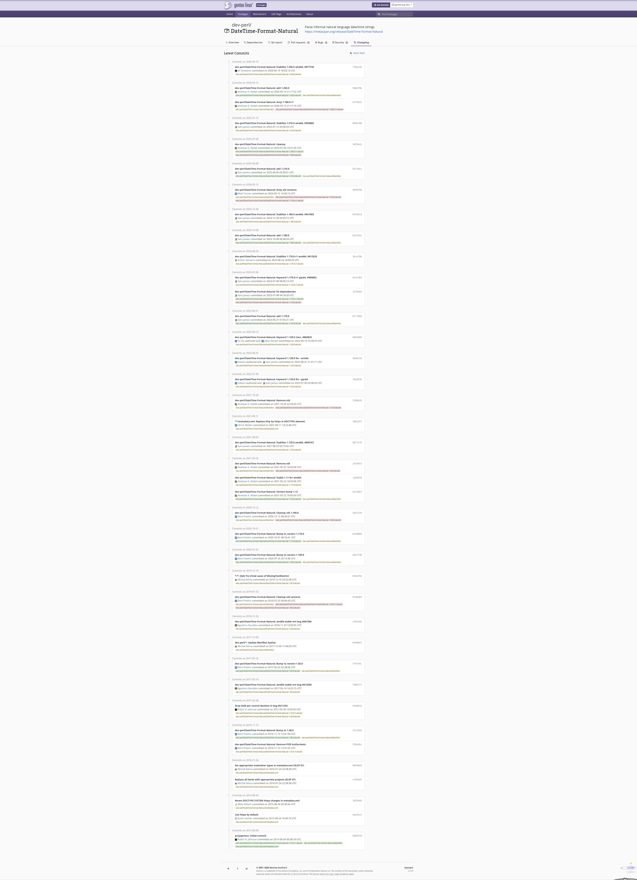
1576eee (357, 291)
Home (229, 14)
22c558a (357, 730)
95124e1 (357, 168)
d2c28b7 (357, 491)
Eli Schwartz (244, 70)
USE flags (276, 14)
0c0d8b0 (357, 534)
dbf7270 (357, 442)
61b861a (357, 705)
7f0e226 (357, 67)
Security (340, 42)
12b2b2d (357, 477)
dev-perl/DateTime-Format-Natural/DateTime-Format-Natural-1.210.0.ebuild (268, 130)
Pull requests (299, 42)
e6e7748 (357, 555)
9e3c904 (357, 277)
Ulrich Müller (245, 425)
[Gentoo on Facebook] (237, 868)
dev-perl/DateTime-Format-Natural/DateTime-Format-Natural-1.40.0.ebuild (268, 608)
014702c (357, 235)
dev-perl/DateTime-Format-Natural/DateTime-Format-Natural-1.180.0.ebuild (268, 155)
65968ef (357, 642)
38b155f (357, 421)
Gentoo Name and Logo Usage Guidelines (331, 874)
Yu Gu (241, 340)
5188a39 (357, 400)
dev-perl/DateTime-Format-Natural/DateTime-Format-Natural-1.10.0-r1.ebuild (309, 604)
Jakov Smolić (271, 340)
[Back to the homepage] (238, 5)
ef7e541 (357, 102)
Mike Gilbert (244, 804)
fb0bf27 (357, 684)
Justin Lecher (245, 818)
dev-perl (241, 25)
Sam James (244, 126)
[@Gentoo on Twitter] (228, 868)
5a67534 (357, 512)
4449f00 (357, 190)
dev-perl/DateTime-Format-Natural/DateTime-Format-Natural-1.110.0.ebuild (308, 408)
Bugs (322, 42)
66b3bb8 (357, 337)
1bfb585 (357, 800)
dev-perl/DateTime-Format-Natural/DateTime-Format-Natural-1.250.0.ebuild (268, 74)
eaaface (357, 814)
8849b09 (357, 765)
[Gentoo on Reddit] (246, 868)
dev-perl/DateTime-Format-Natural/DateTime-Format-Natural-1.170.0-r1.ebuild (269, 200)
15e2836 (357, 379)
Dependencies (254, 42)
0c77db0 (357, 316)
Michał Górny (245, 579)
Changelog (362, 42)
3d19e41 (357, 144)
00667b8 (357, 123)
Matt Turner (244, 193)
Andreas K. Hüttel (247, 91)
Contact (408, 867)
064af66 (357, 576)
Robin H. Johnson (247, 709)
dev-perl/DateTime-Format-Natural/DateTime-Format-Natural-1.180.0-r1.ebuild (309, 109)
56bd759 (357, 835)
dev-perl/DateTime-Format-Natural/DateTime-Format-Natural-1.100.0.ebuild (308, 520)
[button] (381, 4)
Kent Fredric (244, 516)
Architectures (293, 14)
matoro (242, 361)
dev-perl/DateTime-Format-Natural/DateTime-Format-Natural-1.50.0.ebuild (308, 471)
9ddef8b (357, 88)
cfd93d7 (357, 779)
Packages (243, 14)
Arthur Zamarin (246, 260)
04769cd (357, 214)
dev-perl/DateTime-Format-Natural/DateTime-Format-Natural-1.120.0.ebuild (308, 197)
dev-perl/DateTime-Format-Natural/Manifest (322, 95)
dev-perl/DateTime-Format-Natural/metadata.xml (257, 429)
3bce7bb (357, 256)
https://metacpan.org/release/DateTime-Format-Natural (344, 31)
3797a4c (357, 663)
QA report (276, 42)
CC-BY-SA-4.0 (296, 874)
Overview (233, 42)
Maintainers (259, 14)
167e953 (357, 463)
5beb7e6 (357, 358)
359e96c (357, 744)
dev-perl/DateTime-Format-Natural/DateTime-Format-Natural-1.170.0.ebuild (268, 302)
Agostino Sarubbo (247, 625)
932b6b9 (357, 597)
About (309, 14)
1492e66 (357, 621)
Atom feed (359, 53)
